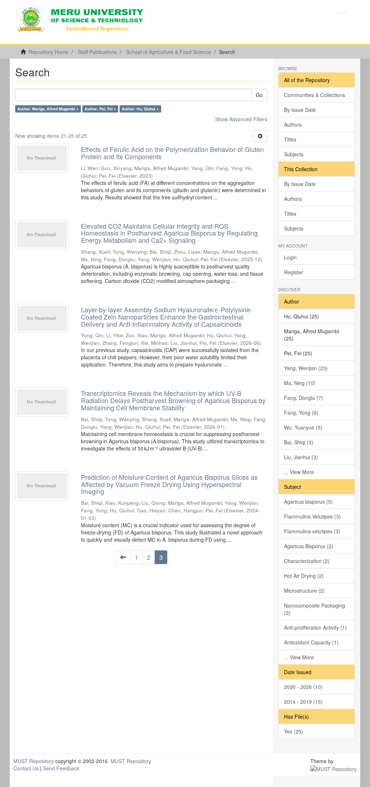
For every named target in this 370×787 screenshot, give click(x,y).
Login (290, 257)
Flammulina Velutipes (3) (312, 516)
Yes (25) (293, 731)
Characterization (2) (307, 560)
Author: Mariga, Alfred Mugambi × (47, 108)
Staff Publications (97, 51)
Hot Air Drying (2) (304, 575)
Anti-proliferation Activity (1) (315, 627)
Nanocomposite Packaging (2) (314, 609)
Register (293, 272)
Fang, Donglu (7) (303, 397)
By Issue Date (300, 109)
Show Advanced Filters (241, 119)
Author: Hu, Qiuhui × (140, 108)
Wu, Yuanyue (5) (303, 427)
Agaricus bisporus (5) (308, 501)
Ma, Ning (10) (299, 382)
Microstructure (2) (304, 590)
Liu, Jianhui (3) (301, 457)
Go (259, 94)
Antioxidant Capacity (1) (311, 642)
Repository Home (48, 51)
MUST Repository (33, 761)
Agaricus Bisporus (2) (308, 546)
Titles (290, 139)
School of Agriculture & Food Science (168, 51)
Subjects (294, 154)
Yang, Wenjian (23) (306, 368)
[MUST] (333, 768)
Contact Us (26, 768)
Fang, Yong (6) (301, 412)
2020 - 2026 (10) (303, 686)
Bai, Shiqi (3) (298, 442)
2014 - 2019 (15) (303, 701)
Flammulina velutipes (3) (312, 531)
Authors (293, 124)
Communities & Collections (314, 94)
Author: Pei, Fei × (100, 108)
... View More (299, 471)
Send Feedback (61, 768)
